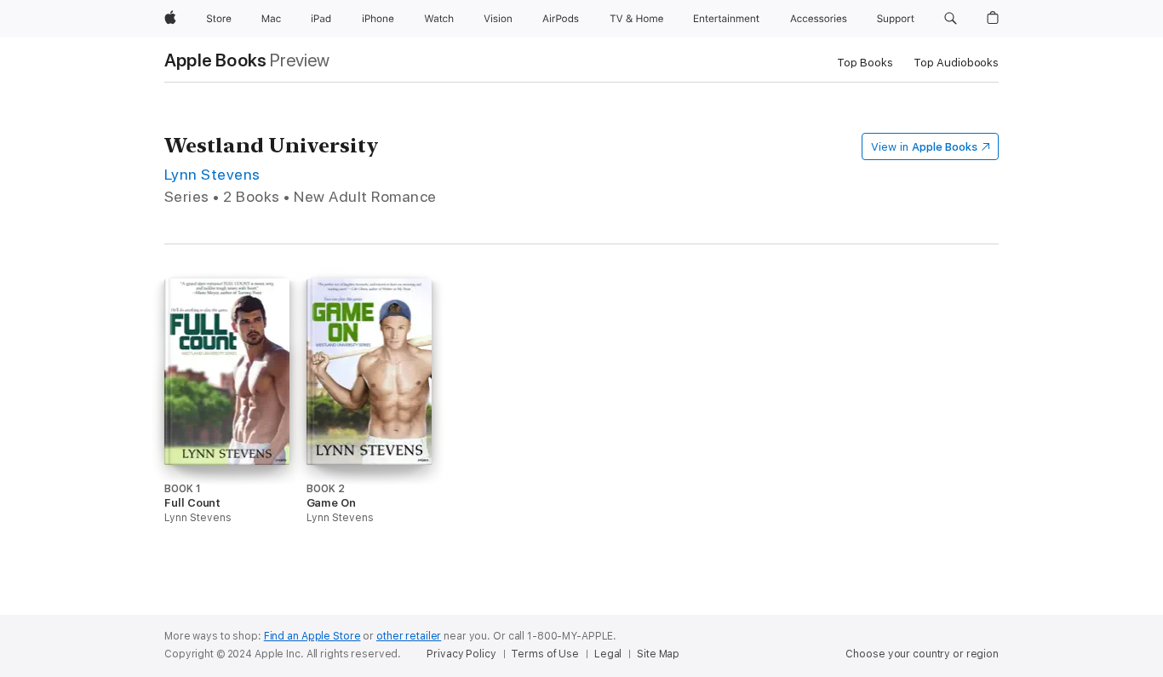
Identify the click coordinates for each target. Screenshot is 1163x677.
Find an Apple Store (312, 636)
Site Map (658, 654)
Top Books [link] (865, 62)
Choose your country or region (922, 654)
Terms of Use (545, 654)
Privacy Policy (461, 654)
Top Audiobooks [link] (956, 62)
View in (924, 147)
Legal (608, 654)
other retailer (408, 636)
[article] (226, 433)
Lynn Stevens (212, 174)
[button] (950, 18)
